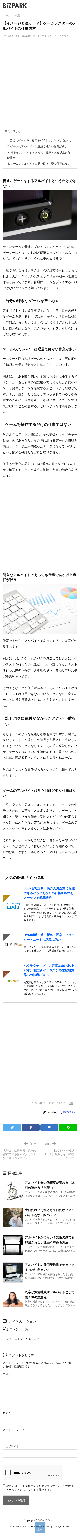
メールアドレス (13, 1429)
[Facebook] (31, 1127)
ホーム (6, 15)
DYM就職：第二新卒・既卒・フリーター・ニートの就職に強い (49, 937)
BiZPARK (69, 1112)
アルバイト (48, 36)
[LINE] (68, 1127)
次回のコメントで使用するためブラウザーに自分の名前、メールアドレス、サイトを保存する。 (41, 1487)
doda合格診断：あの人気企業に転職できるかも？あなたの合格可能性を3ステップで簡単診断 (50, 892)
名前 (6, 1413)
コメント (8, 1374)
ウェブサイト (11, 1446)
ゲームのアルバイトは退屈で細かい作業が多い (37, 146)
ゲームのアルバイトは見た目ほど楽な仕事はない (38, 163)
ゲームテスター (63, 36)
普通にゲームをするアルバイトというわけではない (39, 140)
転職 (17, 15)
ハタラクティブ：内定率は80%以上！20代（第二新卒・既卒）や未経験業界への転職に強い (50, 970)
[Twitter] (12, 1127)
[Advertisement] (40, 85)
